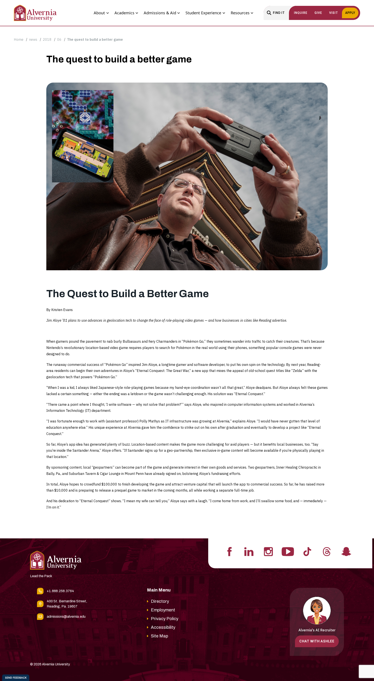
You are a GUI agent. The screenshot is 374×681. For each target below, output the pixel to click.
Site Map (159, 636)
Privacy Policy (164, 618)
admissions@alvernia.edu (66, 616)
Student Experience (203, 12)
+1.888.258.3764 (60, 591)
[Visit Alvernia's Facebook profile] (229, 551)
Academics (124, 12)
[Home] (35, 13)
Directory (160, 601)
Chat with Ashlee (316, 641)
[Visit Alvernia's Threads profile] (326, 551)
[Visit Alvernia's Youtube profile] (287, 551)
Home (18, 39)
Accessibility (163, 627)
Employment (163, 610)
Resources (240, 12)
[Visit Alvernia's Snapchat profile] (346, 551)
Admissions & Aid (160, 12)
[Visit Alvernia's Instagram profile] (268, 551)
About (99, 12)
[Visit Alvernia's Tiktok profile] (307, 551)
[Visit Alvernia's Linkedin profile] (249, 551)
